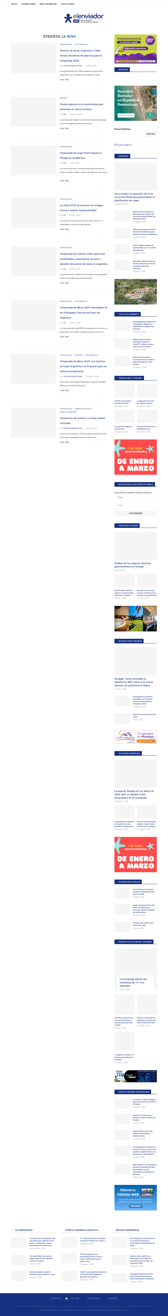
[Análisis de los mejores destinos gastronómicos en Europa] (135, 546)
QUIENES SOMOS (28, 4)
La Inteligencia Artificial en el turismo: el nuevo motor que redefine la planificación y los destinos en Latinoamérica (144, 1150)
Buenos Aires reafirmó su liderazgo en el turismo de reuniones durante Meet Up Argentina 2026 (144, 215)
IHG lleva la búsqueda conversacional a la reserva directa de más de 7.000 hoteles (144, 360)
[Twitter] (143, 4)
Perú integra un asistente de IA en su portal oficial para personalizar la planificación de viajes (134, 197)
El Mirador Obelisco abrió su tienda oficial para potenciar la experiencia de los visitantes (144, 264)
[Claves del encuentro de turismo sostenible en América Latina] (122, 1135)
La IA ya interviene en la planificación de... (146, 427)
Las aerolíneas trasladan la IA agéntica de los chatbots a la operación (124, 824)
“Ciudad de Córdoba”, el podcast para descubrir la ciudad (124, 1057)
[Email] (152, 4)
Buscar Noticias (122, 129)
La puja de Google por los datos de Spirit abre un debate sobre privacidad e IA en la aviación (134, 794)
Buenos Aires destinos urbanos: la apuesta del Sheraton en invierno (123, 592)
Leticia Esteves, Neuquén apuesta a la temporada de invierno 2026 (143, 891)
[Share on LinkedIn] (85, 84)
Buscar (151, 134)
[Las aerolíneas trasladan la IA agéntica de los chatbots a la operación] (124, 811)
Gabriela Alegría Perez (72, 65)
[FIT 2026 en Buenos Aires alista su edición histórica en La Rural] (69, 1242)
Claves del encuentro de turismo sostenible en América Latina (143, 1133)
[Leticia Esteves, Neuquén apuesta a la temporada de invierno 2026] (122, 893)
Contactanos (67, 4)
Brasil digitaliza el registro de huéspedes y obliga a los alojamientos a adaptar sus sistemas (144, 325)
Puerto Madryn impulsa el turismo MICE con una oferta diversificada (144, 247)
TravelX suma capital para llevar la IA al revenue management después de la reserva (93, 1274)
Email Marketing (48, 4)
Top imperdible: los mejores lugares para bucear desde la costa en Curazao (41, 1258)
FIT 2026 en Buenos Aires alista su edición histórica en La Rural (92, 1239)
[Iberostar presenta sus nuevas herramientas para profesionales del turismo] (124, 1005)
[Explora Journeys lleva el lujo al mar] (122, 718)
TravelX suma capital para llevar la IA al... (122, 402)
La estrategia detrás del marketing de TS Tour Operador (133, 982)
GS (64, 163)
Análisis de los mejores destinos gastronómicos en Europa (132, 565)
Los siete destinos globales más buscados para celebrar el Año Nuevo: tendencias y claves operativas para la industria (42, 1242)
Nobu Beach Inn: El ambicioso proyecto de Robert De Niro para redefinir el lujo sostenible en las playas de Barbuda (145, 1169)
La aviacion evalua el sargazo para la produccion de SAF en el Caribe (144, 1101)
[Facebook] (140, 4)
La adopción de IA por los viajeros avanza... (145, 402)
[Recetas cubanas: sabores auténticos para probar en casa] (19, 1276)
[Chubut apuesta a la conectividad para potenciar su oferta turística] (33, 112)
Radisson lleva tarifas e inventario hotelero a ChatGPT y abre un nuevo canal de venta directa (143, 343)
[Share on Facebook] (79, 84)
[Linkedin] (149, 4)
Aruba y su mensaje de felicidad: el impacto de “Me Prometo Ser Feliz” (146, 1020)
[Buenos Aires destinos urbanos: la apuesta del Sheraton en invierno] (124, 580)
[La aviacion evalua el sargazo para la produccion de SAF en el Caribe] (122, 1103)
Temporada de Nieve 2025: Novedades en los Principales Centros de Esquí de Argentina (84, 312)
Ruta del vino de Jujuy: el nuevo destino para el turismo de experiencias (146, 592)
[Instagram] (146, 4)
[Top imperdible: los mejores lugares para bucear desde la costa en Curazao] (19, 1260)
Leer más (64, 79)
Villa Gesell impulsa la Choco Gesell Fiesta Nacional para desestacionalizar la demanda (145, 231)
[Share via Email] (88, 84)
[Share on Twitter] (82, 84)
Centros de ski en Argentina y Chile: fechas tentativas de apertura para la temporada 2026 (81, 55)
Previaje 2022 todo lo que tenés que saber (143, 924)
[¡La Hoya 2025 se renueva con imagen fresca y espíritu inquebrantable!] (33, 213)
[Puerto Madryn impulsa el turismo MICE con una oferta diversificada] (122, 249)
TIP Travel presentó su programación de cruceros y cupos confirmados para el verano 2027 (91, 1257)
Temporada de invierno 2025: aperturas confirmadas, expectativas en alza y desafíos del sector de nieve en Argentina (83, 258)
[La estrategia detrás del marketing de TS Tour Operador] (135, 969)
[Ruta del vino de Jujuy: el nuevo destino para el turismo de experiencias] (147, 580)
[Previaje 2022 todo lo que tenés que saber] (122, 927)
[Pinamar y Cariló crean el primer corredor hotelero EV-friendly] (122, 1119)
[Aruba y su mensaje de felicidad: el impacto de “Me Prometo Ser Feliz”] (147, 1005)
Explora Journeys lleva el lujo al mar (144, 715)
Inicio (14, 4)
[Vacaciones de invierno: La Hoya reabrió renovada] (33, 422)
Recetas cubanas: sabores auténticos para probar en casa (42, 1273)
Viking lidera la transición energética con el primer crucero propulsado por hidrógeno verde (143, 700)
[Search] (155, 4)
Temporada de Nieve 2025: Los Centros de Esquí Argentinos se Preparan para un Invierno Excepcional (83, 366)
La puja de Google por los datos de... (123, 427)
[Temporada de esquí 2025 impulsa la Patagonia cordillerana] (33, 160)
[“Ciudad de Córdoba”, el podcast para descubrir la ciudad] (124, 1042)
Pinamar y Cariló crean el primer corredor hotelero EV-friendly (144, 1117)
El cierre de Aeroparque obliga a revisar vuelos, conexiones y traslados (146, 824)
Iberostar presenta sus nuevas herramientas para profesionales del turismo (123, 1021)
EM (64, 114)
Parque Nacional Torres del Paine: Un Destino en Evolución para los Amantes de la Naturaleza (144, 908)
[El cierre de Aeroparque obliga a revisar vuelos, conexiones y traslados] (147, 811)
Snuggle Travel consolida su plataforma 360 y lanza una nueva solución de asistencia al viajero (133, 682)
